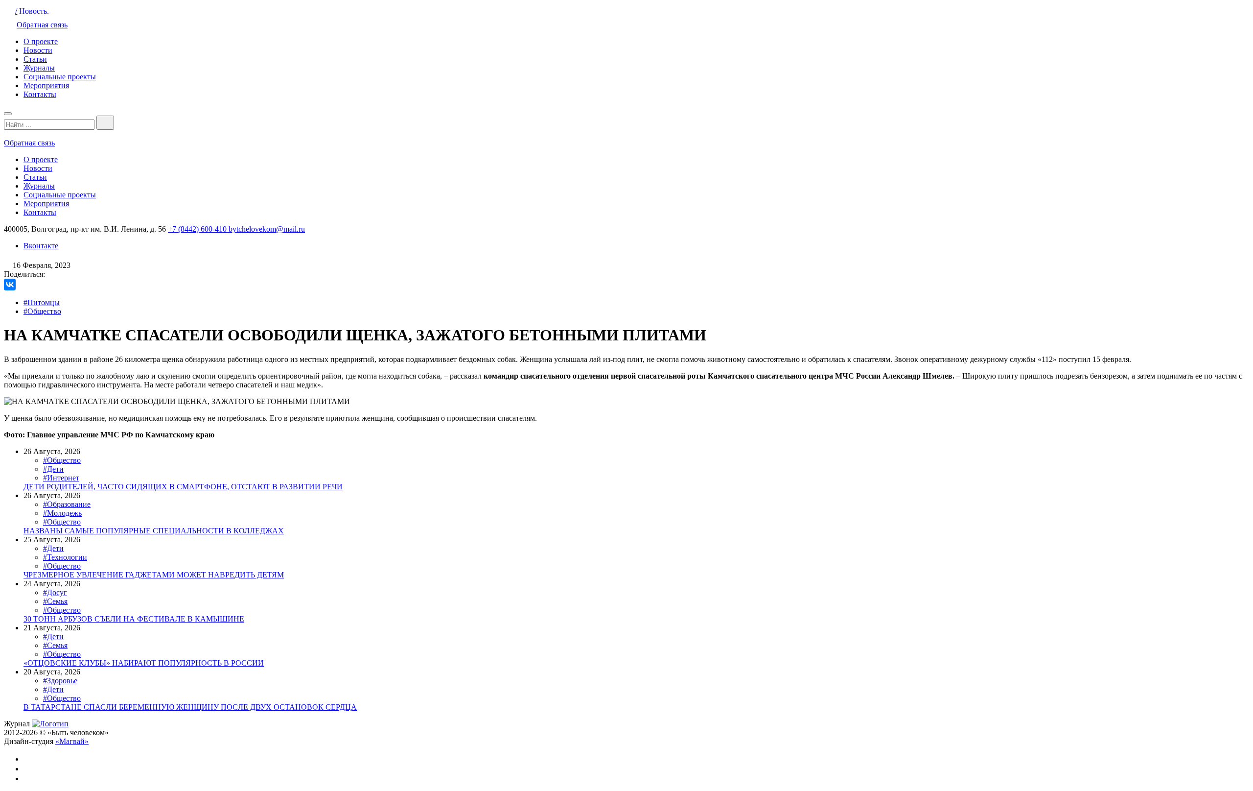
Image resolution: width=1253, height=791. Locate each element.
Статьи (35, 59)
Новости (37, 50)
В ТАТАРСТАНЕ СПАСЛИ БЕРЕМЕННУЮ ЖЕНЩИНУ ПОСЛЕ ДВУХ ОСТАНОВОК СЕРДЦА (190, 707)
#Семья (55, 601)
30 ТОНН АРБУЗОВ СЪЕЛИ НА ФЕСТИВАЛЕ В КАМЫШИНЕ (133, 619)
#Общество (42, 311)
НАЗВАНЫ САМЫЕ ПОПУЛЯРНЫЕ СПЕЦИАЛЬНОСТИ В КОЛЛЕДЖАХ (153, 531)
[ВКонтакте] (10, 284)
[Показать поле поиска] (105, 123)
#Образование (67, 504)
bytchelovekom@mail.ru (267, 229)
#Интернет (61, 478)
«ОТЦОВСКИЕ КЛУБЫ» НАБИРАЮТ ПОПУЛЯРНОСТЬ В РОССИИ (143, 663)
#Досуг (55, 592)
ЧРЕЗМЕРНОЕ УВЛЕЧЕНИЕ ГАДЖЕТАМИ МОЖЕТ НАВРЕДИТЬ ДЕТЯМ (153, 575)
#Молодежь (62, 513)
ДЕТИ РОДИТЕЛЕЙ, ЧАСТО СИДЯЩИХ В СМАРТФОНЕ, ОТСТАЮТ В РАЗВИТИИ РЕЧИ (183, 486)
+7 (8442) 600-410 (198, 229)
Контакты (39, 94)
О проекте (40, 41)
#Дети (53, 469)
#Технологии (65, 557)
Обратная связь (42, 25)
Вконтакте (40, 245)
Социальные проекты (59, 76)
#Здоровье (60, 680)
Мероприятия (46, 85)
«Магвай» (72, 741)
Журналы (39, 68)
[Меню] (8, 113)
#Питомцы (41, 302)
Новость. (34, 11)
